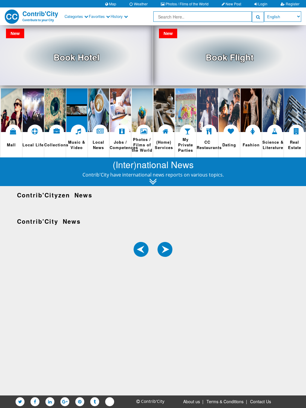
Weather (140, 3)
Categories (74, 16)
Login (262, 3)
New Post (233, 3)
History (117, 16)
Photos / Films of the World (187, 3)
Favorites (97, 16)
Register (292, 3)
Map (112, 3)
